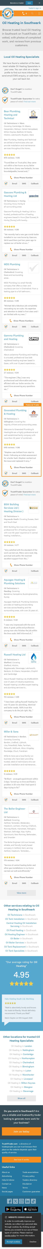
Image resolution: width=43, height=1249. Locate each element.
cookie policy (10, 1235)
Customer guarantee (31, 1191)
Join (28, 3)
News (4, 1187)
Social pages (7, 1191)
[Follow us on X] (15, 1201)
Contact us (6, 1183)
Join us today (21, 1131)
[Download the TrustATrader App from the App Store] (30, 1209)
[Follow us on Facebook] (9, 1201)
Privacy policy (28, 1176)
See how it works (21, 1159)
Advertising (7, 1176)
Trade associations (30, 1172)
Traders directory (29, 1179)
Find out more (30, 101)
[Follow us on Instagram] (21, 1201)
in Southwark (21, 914)
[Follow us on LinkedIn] (27, 1201)
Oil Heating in (21, 1045)
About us (6, 1172)
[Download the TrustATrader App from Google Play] (13, 1209)
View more (21, 892)
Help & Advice (8, 1179)
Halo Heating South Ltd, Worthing (19, 996)
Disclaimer (27, 1183)
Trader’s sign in (35, 8)
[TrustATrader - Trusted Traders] (8, 11)
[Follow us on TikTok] (33, 1201)
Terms (25, 1187)
